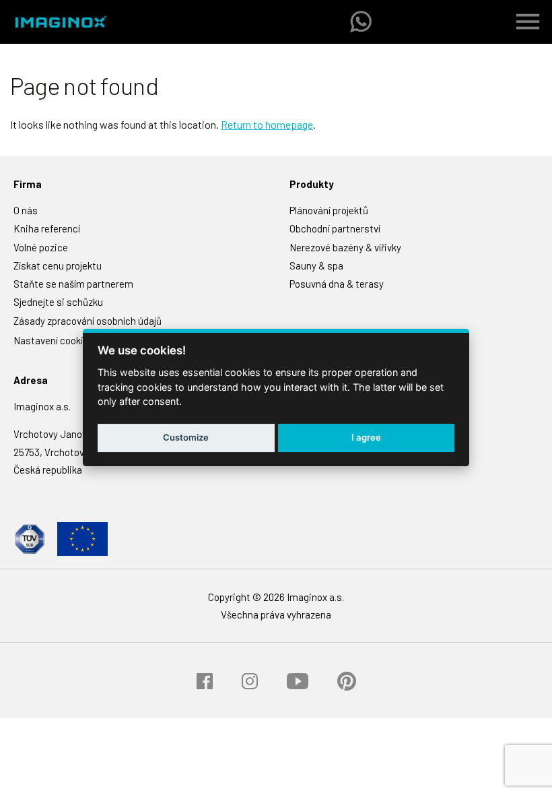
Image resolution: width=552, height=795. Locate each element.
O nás (25, 210)
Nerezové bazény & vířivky (345, 247)
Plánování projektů (328, 210)
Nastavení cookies (53, 340)
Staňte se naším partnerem (73, 284)
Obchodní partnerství (334, 228)
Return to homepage (267, 124)
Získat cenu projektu (57, 265)
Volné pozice (40, 247)
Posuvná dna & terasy (336, 284)
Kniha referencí (46, 228)
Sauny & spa (316, 265)
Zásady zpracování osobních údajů (87, 321)
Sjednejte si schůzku (58, 302)
